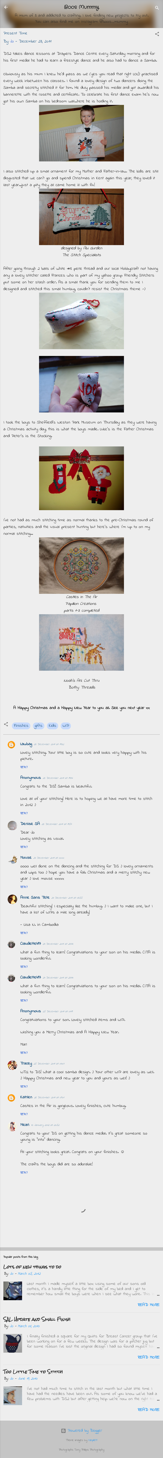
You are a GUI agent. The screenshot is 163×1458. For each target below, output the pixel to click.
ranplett (92, 1440)
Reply (24, 767)
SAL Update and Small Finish (36, 1319)
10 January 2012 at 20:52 (45, 1125)
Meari (24, 1125)
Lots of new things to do (32, 1266)
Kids (52, 726)
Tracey (26, 1063)
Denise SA (30, 824)
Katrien (26, 1097)
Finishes (21, 726)
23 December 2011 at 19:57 (57, 824)
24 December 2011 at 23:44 (58, 944)
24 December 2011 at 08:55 (66, 898)
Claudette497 (30, 944)
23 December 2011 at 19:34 (58, 778)
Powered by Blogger (84, 1431)
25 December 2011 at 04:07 (49, 1064)
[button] (157, 34)
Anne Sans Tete (35, 898)
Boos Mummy (81, 7)
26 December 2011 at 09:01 (49, 1097)
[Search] (157, 8)
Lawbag (26, 744)
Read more (149, 1305)
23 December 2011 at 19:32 (49, 744)
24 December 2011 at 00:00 (48, 858)
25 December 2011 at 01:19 (58, 1011)
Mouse (26, 858)
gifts (38, 726)
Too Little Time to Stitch (33, 1371)
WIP (66, 726)
